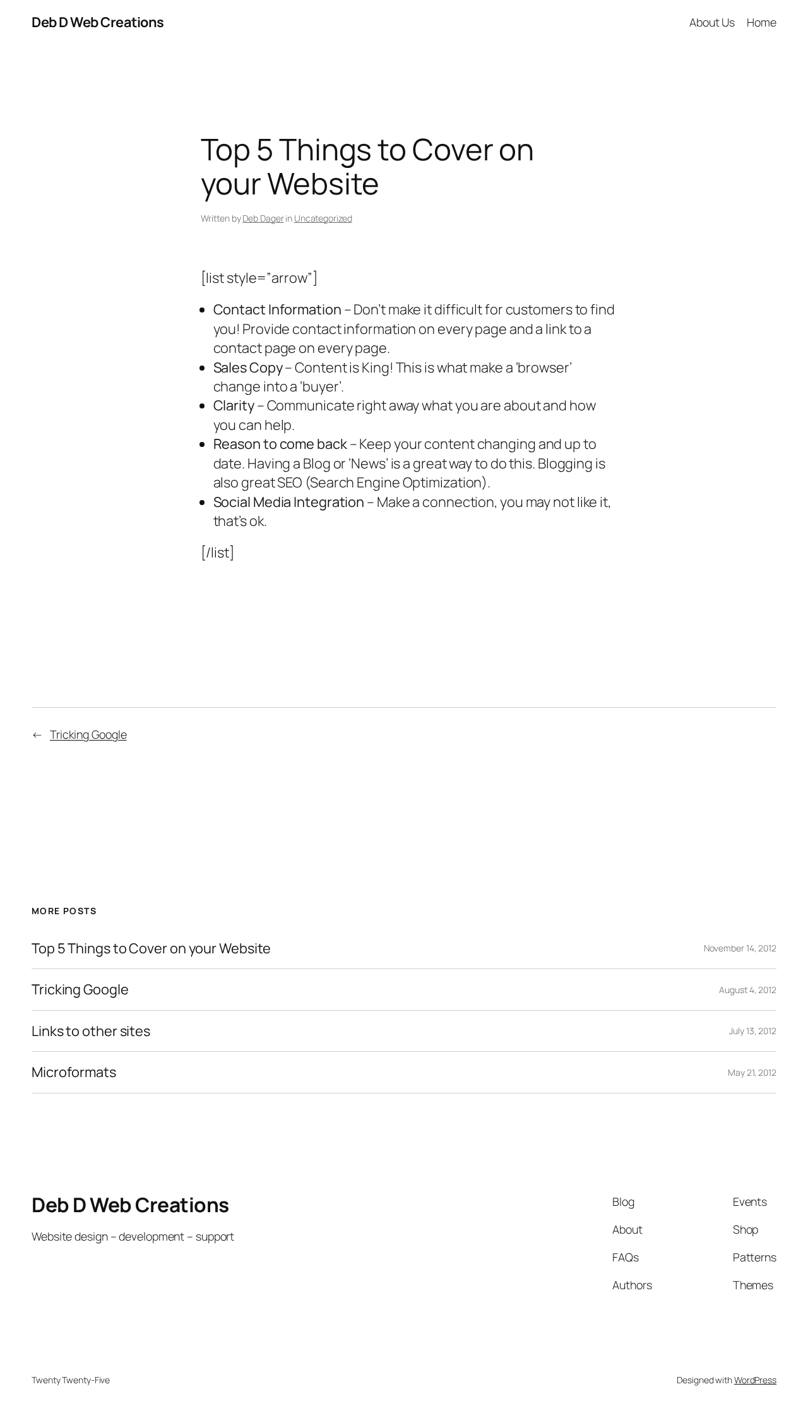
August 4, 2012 (747, 990)
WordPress (755, 1380)
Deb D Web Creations (98, 22)
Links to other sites (91, 1031)
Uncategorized (323, 218)
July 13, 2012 (752, 1031)
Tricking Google (88, 734)
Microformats (74, 1072)
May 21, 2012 (752, 1072)
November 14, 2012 (740, 948)
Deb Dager (262, 218)
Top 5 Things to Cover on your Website (151, 948)
